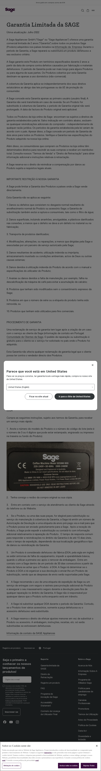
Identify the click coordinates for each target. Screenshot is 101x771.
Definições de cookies (12, 766)
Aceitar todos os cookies (68, 766)
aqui (3, 760)
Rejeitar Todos (89, 766)
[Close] (93, 365)
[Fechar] (97, 746)
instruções (48, 753)
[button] (75, 396)
